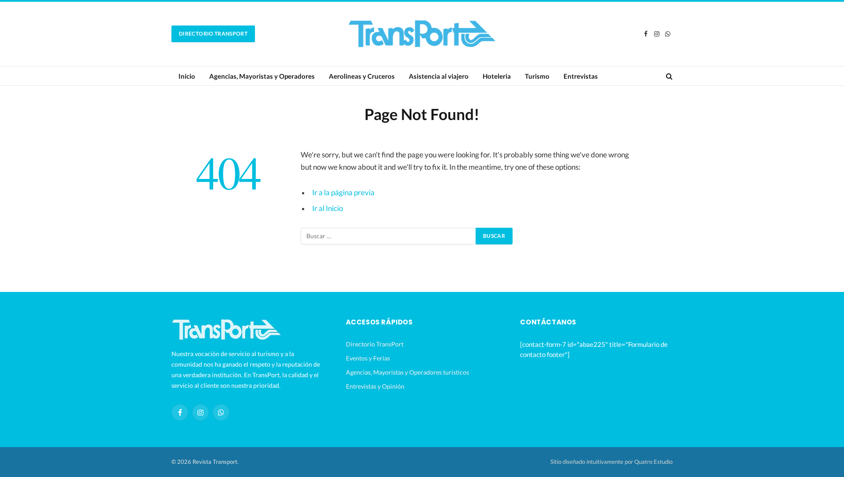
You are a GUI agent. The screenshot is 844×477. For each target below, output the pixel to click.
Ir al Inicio (327, 208)
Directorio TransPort (213, 33)
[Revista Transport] (422, 33)
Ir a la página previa (343, 192)
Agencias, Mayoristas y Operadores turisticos (407, 372)
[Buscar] (668, 75)
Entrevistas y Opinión (375, 386)
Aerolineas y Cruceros (362, 76)
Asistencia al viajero (439, 76)
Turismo (537, 76)
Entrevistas (581, 76)
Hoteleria (497, 76)
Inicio (186, 76)
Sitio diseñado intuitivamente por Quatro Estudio (611, 461)
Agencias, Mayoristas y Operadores (262, 76)
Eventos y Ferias (368, 358)
